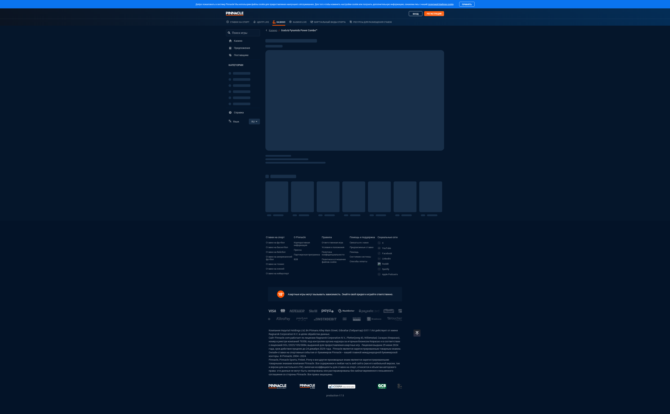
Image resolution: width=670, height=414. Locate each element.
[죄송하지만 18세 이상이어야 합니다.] (282, 294)
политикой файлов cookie (440, 4)
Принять (467, 4)
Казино (273, 30)
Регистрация (434, 13)
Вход (416, 13)
